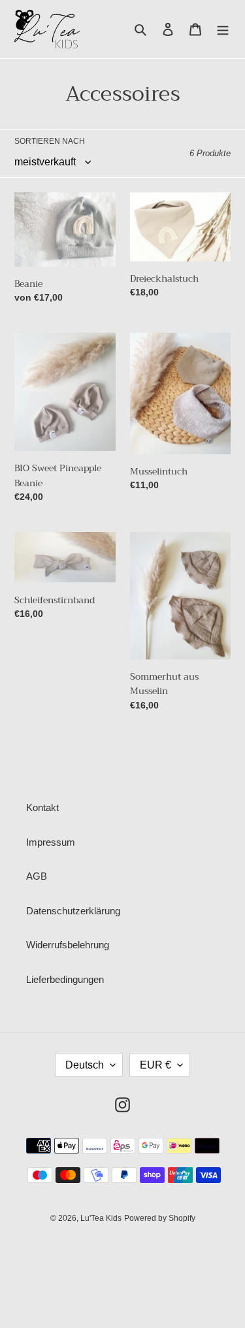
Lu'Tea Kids (101, 1218)
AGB (36, 876)
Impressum (50, 842)
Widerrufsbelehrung (67, 944)
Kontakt (42, 807)
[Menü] (223, 29)
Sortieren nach (49, 141)
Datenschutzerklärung (73, 910)
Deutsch (84, 1065)
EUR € (155, 1065)
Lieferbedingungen (65, 979)
